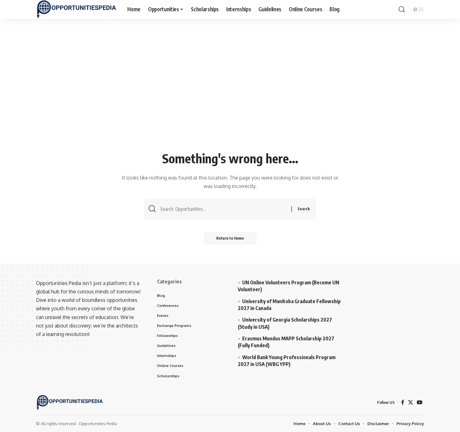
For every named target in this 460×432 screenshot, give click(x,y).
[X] (410, 402)
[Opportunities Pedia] (76, 9)
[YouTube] (419, 402)
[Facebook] (403, 402)
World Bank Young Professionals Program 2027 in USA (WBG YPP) (286, 360)
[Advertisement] (230, 102)
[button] (402, 9)
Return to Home (230, 238)
